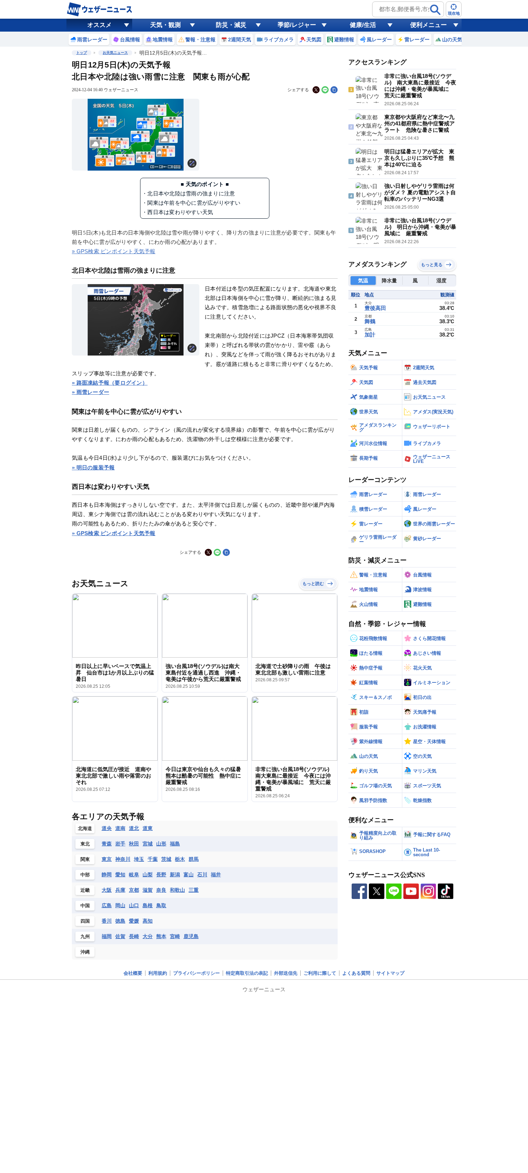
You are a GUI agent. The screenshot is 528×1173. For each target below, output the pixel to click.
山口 (134, 905)
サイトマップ (390, 973)
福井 (216, 874)
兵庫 (120, 889)
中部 (85, 874)
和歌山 (177, 889)
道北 (134, 828)
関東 (85, 859)
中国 (85, 905)
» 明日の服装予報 (93, 467)
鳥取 (161, 905)
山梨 (148, 874)
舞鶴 (370, 321)
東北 (85, 844)
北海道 (85, 828)
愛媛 (134, 920)
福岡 (107, 936)
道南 (120, 828)
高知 (148, 920)
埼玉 (139, 859)
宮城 (148, 843)
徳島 (120, 920)
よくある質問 (356, 973)
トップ (81, 53)
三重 (194, 889)
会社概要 (133, 973)
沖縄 (85, 952)
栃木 (180, 859)
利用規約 (157, 973)
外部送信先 (285, 973)
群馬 (194, 859)
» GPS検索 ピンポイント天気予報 (114, 251)
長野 (161, 874)
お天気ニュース (115, 53)
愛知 (120, 874)
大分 (148, 936)
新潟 (175, 874)
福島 (175, 843)
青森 (107, 843)
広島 (107, 905)
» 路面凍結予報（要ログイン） (110, 383)
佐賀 (120, 936)
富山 (189, 874)
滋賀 (148, 889)
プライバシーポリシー (196, 973)
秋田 (134, 843)
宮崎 (175, 936)
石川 (202, 874)
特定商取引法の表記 (247, 973)
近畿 (85, 890)
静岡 (107, 874)
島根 (148, 905)
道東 (148, 828)
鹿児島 (191, 936)
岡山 (120, 905)
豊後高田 (375, 308)
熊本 (161, 936)
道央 (107, 828)
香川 (107, 920)
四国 (85, 921)
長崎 (134, 936)
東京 (107, 859)
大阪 (107, 889)
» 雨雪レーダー (90, 392)
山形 (161, 843)
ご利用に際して (320, 973)
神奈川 (122, 859)
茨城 (166, 859)
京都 (134, 889)
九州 (85, 936)
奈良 (161, 889)
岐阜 (134, 874)
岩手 (120, 843)
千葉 (153, 859)
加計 (370, 334)
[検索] (435, 9)
